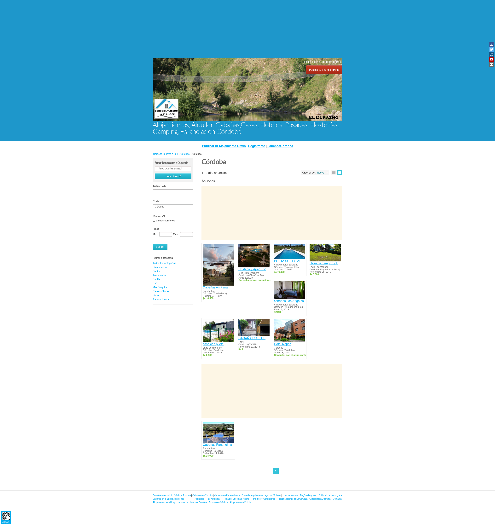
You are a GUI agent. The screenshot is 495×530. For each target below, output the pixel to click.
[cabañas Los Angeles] (289, 290)
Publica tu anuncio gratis (324, 69)
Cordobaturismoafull (162, 495)
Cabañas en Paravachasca (227, 495)
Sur (155, 283)
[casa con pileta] (218, 330)
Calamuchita (160, 267)
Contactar (337, 498)
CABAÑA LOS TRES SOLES (254, 338)
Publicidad (199, 498)
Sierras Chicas (161, 291)
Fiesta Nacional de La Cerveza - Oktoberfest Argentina (304, 498)
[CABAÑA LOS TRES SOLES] (254, 328)
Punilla (156, 279)
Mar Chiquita (160, 287)
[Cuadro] (339, 172)
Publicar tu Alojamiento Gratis (224, 146)
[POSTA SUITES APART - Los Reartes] (289, 251)
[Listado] (334, 172)
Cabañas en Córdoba (202, 495)
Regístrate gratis (332, 62)
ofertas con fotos (165, 220)
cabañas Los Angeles (289, 301)
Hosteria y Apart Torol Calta (254, 269)
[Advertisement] (247, 29)
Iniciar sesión (312, 62)
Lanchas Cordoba (198, 502)
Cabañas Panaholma (217, 444)
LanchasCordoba (280, 146)
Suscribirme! (173, 176)
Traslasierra (159, 275)
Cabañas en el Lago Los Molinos (168, 498)
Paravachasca (161, 299)
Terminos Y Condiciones (263, 498)
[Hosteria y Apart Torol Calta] (254, 255)
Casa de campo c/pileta (325, 263)
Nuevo (320, 172)
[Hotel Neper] (289, 330)
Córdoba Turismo (182, 495)
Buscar (160, 246)
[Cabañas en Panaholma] (218, 265)
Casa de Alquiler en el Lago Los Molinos (261, 495)
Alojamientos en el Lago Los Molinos (170, 502)
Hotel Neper (282, 344)
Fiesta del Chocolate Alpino (236, 498)
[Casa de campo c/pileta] (325, 253)
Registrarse (256, 146)
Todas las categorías (164, 263)
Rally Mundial (213, 498)
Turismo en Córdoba (218, 502)
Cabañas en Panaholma (218, 287)
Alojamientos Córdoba (240, 502)
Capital (156, 271)
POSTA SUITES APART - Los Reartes (289, 261)
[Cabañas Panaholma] (218, 432)
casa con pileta (213, 344)
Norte (156, 295)
